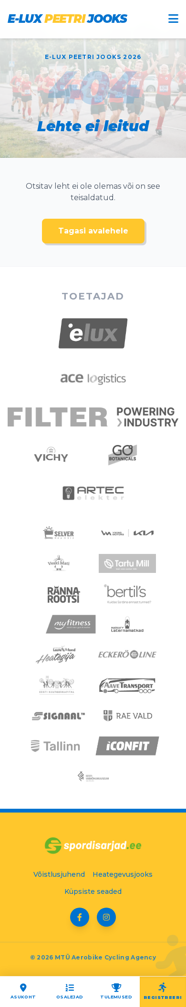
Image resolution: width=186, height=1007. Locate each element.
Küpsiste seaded (93, 891)
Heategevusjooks (123, 874)
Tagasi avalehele (93, 230)
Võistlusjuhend (59, 874)
